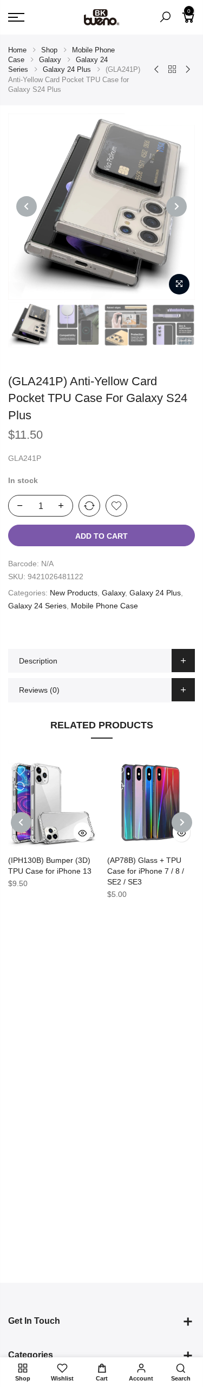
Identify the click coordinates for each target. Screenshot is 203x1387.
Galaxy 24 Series (37, 605)
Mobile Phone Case (104, 605)
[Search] (165, 17)
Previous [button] (26, 206)
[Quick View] (82, 832)
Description (38, 660)
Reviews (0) (39, 690)
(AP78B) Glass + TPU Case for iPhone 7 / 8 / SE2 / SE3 (145, 871)
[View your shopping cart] (188, 21)
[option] (101, 206)
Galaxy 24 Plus (67, 69)
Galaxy (50, 60)
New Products (73, 592)
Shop (49, 50)
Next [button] (176, 206)
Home (17, 50)
